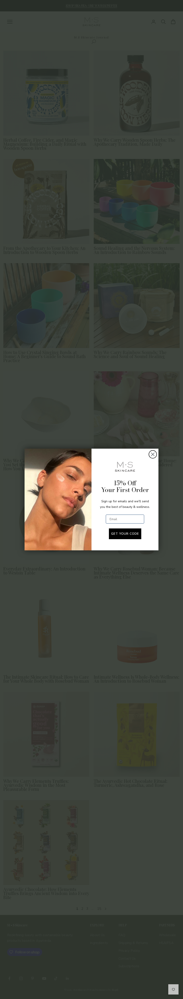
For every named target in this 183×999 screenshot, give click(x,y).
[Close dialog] (153, 454)
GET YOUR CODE (125, 534)
